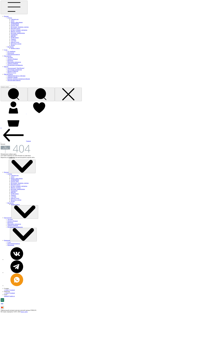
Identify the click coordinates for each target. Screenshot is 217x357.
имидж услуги (15, 42)
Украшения (14, 34)
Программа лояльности (14, 62)
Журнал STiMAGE (12, 71)
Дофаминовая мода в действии (16, 75)
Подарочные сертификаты (15, 65)
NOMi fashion (15, 37)
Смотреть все (15, 19)
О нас (5, 50)
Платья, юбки (15, 25)
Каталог (6, 16)
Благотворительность (13, 54)
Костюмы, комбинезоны (18, 33)
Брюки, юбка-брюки (17, 22)
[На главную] (9, 85)
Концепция (10, 53)
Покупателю (7, 56)
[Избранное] (39, 113)
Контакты (10, 60)
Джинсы (13, 39)
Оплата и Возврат (12, 59)
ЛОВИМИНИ (15, 24)
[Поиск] (41, 94)
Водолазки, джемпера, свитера (20, 27)
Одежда (9, 17)
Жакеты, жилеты (16, 31)
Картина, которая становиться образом (18, 79)
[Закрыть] (68, 94)
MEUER (13, 36)
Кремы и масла (15, 48)
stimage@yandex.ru (9, 296)
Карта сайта (24, 311)
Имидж (6, 66)
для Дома (13, 40)
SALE (12, 21)
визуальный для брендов (14, 69)
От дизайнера (11, 51)
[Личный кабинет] (13, 113)
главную (12, 157)
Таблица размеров (12, 63)
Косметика (10, 46)
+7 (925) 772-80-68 (9, 290)
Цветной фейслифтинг (14, 80)
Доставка (10, 57)
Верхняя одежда (15, 28)
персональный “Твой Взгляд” (15, 68)
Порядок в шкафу (12, 77)
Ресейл (13, 45)
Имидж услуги (11, 72)
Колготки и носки (16, 43)
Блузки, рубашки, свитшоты (19, 30)
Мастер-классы (8, 74)
